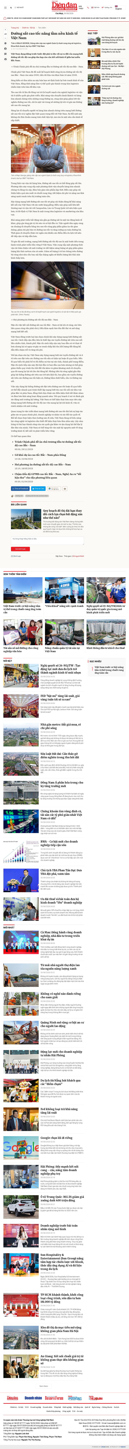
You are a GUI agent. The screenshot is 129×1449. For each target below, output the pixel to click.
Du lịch (93, 18)
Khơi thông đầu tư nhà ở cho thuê (106, 648)
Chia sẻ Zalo (39, 489)
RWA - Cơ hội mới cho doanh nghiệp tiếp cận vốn (59, 843)
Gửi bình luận (20, 549)
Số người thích (78, 556)
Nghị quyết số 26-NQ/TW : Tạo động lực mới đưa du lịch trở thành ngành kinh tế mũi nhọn (61, 669)
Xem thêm (44, 1386)
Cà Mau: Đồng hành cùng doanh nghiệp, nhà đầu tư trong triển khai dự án (61, 936)
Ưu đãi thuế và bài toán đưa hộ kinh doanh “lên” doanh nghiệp (61, 900)
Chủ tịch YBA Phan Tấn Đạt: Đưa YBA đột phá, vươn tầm (61, 872)
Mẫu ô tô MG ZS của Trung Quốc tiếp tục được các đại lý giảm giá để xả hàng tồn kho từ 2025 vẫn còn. (62, 1209)
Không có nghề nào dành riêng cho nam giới (61, 995)
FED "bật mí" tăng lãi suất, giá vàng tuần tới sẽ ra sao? (60, 697)
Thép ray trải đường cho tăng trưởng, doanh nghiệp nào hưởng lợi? (113, 100)
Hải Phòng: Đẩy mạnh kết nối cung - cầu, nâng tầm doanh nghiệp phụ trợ (59, 1170)
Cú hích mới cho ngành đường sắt (111, 87)
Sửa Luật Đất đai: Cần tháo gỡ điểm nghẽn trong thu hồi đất (60, 755)
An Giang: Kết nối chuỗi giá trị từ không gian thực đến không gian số (62, 1360)
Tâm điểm (42, 28)
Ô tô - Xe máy (121, 18)
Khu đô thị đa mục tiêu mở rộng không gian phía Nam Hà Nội (61, 1329)
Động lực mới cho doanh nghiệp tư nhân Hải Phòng (61, 1053)
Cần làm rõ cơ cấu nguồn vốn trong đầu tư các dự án (113, 50)
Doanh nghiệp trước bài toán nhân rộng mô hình (59, 1227)
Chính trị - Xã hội (12, 18)
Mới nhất (20, 7)
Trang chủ (15, 28)
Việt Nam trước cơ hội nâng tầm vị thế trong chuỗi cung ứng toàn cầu (22, 609)
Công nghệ (113, 18)
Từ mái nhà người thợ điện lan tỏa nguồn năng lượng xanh (60, 967)
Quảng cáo (108, 7)
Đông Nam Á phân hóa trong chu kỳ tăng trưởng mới (62, 784)
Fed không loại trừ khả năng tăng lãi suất (59, 1111)
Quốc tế (69, 18)
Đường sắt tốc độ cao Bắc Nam (37, 496)
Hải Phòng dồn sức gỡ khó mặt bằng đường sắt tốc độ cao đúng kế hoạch (113, 39)
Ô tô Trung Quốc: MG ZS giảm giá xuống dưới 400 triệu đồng (62, 1198)
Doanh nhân (36, 18)
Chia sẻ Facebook (21, 489)
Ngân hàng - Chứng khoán (81, 18)
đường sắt (19, 496)
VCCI (20, 18)
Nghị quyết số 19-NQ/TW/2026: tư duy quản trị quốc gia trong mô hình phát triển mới (106, 609)
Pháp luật (44, 18)
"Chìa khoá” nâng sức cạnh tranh (64, 606)
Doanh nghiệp (27, 18)
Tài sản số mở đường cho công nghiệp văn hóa (20, 650)
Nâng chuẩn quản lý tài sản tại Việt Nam (62, 650)
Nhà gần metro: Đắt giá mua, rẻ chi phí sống (61, 726)
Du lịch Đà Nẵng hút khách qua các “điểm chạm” (60, 1082)
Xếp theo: (59, 556)
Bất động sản (61, 18)
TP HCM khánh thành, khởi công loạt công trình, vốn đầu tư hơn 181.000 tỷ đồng (62, 1298)
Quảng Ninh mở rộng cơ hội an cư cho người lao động (62, 1024)
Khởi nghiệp (52, 18)
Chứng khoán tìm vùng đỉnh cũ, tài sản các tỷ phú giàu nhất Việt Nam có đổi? (61, 815)
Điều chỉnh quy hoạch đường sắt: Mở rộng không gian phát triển (113, 76)
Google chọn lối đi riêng (56, 1137)
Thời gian (67, 556)
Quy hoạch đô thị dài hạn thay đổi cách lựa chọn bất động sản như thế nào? (62, 514)
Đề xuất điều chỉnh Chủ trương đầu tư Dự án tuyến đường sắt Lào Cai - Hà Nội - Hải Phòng (113, 65)
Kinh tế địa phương (102, 18)
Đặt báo (97, 7)
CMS (105, 1447)
